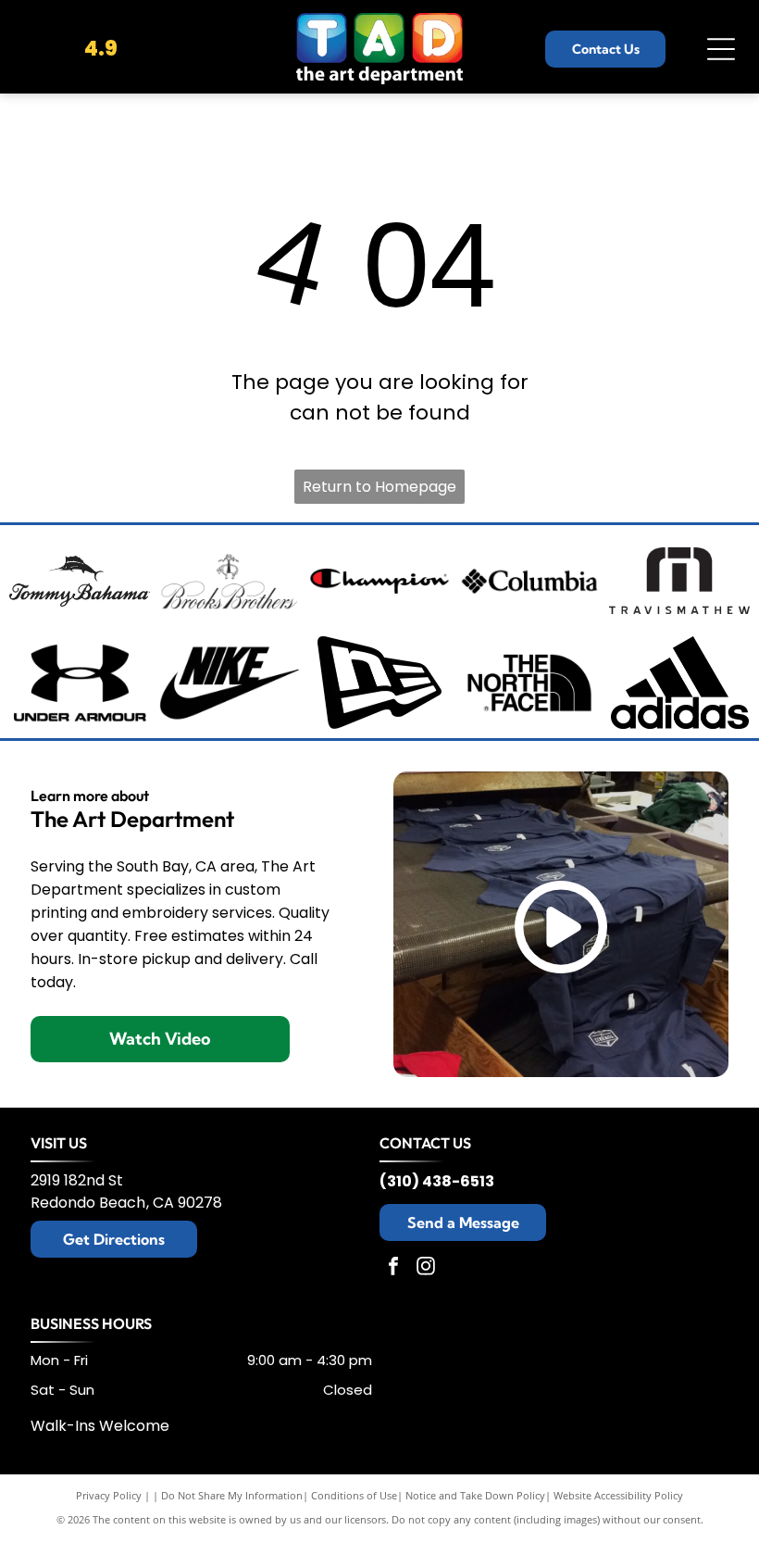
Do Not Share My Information (232, 1495)
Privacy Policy (109, 1495)
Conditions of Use (354, 1495)
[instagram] (426, 1268)
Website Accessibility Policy (618, 1495)
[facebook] (393, 1268)
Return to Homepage (379, 486)
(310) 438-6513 (437, 1181)
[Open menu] (721, 49)
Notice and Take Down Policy (475, 1495)
